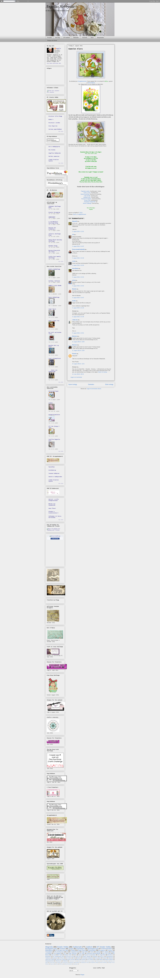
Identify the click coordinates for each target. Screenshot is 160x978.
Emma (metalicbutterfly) (78, 249)
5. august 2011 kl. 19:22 (78, 285)
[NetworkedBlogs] (55, 536)
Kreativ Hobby (63, 947)
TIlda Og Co (58, 960)
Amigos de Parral (52, 40)
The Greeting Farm (59, 951)
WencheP (74, 221)
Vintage (70, 948)
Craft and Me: (87, 195)
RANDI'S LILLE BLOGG (55, 285)
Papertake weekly (85, 191)
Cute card (53, 954)
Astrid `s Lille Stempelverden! (54, 500)
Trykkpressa (48, 957)
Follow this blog (55, 538)
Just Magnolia (57, 953)
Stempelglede (48, 951)
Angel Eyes (81, 950)
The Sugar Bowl (102, 954)
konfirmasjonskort (106, 948)
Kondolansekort (65, 962)
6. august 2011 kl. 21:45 (78, 316)
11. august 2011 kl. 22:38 (78, 341)
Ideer (92, 37)
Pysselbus (52, 467)
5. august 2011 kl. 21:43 (78, 307)
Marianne (74, 336)
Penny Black (98, 957)
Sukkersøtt (77, 947)
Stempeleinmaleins (54, 414)
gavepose (55, 957)
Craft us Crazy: (87, 192)
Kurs (96, 959)
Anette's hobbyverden (55, 476)
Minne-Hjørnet (91, 82)
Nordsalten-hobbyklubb (87, 957)
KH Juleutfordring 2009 (58, 956)
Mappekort (72, 962)
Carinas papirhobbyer (55, 129)
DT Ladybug (105, 951)
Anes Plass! (52, 508)
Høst (74, 957)
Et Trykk (60, 954)
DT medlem (67, 37)
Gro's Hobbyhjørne (54, 146)
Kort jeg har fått (70, 956)
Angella (58, 48)
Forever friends (52, 962)
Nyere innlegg (72, 384)
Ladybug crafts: (87, 197)
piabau (51, 403)
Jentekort (62, 948)
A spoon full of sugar (60, 959)
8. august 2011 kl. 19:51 (78, 333)
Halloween (95, 956)
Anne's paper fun (54, 320)
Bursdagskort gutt (93, 948)
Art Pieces (61, 957)
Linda (73, 261)
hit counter (50, 92)
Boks (75, 954)
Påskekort (110, 957)
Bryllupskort (48, 956)
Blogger (82, 974)
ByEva (74, 214)
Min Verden (52, 150)
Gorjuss (80, 954)
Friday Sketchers (72, 953)
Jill (73, 234)
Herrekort (83, 959)
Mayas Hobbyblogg (54, 297)
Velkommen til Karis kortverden (55, 517)
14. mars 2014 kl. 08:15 (78, 374)
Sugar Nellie (85, 951)
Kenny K (102, 956)
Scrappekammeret (82, 81)
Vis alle (60, 131)
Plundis (74, 353)
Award (73, 950)
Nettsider (76, 37)
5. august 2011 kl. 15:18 (78, 258)
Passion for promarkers (90, 954)
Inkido (91, 951)
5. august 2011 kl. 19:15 (78, 277)
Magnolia (49, 947)
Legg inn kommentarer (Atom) (94, 388)
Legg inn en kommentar (76, 377)
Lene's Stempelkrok (55, 358)
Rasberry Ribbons (109, 959)
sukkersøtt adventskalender (93, 953)
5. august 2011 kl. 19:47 (78, 297)
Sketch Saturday (87, 956)
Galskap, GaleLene (54, 281)
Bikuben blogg (53, 245)
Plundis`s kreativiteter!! (54, 512)
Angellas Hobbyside (60, 6)
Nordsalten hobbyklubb (89, 201)
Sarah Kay (78, 956)
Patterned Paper (54, 391)
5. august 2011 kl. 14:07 (78, 246)
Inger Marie (52, 309)
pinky (73, 280)
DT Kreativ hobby (104, 947)
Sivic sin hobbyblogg (53, 370)
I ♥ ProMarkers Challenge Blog (53, 222)
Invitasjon (58, 962)
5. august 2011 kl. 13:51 (78, 231)
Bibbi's (51, 119)
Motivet (78, 957)
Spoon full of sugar (49, 959)
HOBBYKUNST (52, 217)
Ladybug (98, 951)
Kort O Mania (90, 959)
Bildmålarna (49, 950)
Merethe (74, 289)
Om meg (57, 37)
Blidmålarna (110, 954)
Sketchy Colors (68, 954)
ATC (65, 953)
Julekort (89, 947)
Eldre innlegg (109, 384)
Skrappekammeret (49, 960)
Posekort (105, 957)
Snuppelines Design (94, 962)
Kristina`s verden (54, 122)
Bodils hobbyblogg (54, 269)
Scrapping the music (85, 962)
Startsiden (91, 384)
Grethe (74, 300)
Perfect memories (54, 156)
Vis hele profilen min (54, 63)
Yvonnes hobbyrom (54, 473)
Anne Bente (75, 268)
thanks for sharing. (102, 372)
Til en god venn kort (62, 950)
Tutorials (84, 37)
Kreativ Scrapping (54, 212)
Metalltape (77, 962)
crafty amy (75, 319)
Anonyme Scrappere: (86, 198)
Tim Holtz (82, 953)
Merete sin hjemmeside (52, 504)
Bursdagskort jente (51, 948)
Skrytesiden (100, 37)
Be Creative (68, 957)
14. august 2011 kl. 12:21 (78, 363)
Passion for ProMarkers (52, 228)
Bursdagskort (102, 950)
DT (67, 951)
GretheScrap (52, 470)
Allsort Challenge (87, 203)
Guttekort (110, 950)
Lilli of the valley (106, 953)
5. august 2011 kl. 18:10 (78, 265)
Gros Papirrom (53, 126)
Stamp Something (85, 194)
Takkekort (65, 960)
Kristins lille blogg (55, 116)
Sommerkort (91, 950)
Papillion (101, 959)
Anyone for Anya (70, 959)
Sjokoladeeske (109, 956)
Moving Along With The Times (54, 251)
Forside (49, 37)
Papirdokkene (80, 948)
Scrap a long (87, 200)
